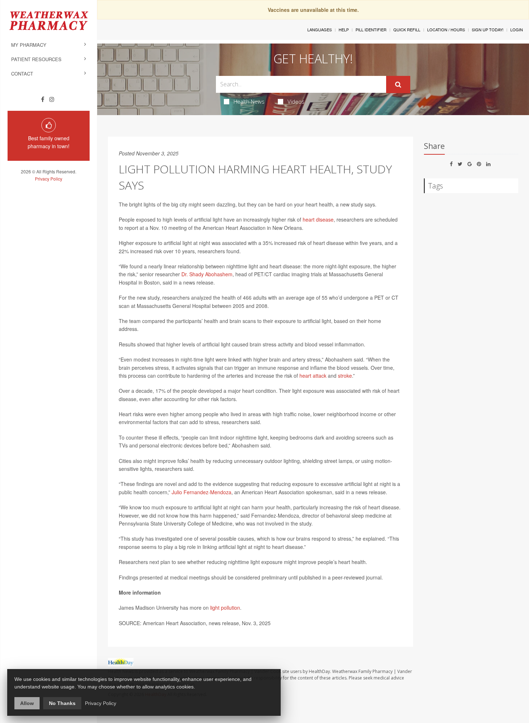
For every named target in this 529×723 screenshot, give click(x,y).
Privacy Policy (48, 179)
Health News (249, 101)
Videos (296, 101)
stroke (345, 375)
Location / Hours (446, 29)
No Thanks (62, 703)
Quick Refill (406, 29)
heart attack (312, 375)
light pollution (225, 607)
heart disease (318, 219)
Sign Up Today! (487, 29)
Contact (22, 73)
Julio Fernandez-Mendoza (201, 492)
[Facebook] (42, 99)
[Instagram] (51, 99)
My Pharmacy (28, 44)
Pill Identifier (371, 29)
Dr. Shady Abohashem (206, 274)
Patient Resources (36, 59)
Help (344, 29)
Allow (27, 703)
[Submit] (398, 84)
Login (516, 29)
